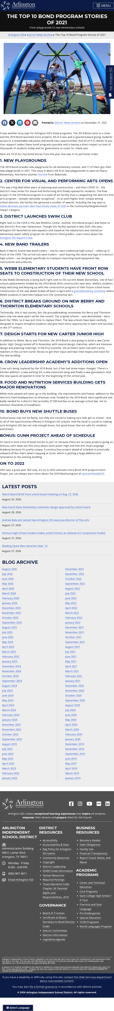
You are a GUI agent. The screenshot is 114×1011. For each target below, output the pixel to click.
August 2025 (9, 627)
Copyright (49, 862)
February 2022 (73, 617)
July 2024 (7, 690)
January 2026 (9, 603)
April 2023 (8, 763)
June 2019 (71, 758)
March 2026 (9, 593)
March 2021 (72, 671)
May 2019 (70, 763)
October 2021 (73, 637)
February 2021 (73, 676)
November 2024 (11, 671)
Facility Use (86, 849)
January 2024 (9, 719)
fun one (42, 174)
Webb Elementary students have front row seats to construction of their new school (54, 271)
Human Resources (53, 875)
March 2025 (9, 651)
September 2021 (75, 642)
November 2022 (74, 574)
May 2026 (7, 583)
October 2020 (73, 695)
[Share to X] (12, 123)
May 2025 (7, 642)
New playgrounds (25, 160)
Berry (87, 301)
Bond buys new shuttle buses (41, 411)
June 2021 (71, 656)
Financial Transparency (93, 853)
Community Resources (56, 857)
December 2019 (74, 744)
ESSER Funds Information (58, 871)
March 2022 (72, 612)
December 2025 (11, 608)
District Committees (55, 930)
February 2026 (10, 598)
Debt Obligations (90, 844)
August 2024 (9, 685)
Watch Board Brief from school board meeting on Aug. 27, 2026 (40, 494)
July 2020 (70, 710)
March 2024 (9, 710)
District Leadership (54, 866)
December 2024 (11, 666)
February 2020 (73, 734)
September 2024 (12, 681)
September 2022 (75, 583)
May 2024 (7, 700)
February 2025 (10, 656)
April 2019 (71, 768)
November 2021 (74, 632)
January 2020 (72, 739)
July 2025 (7, 632)
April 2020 (71, 724)
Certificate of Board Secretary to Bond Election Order (59, 922)
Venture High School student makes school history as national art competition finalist (54, 533)
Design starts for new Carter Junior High (54, 334)
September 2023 (12, 739)
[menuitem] (71, 804)
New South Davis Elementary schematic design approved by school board (46, 507)
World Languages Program (96, 926)
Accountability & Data (56, 844)
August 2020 (72, 705)
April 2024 (8, 705)
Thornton (12, 306)
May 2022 (70, 603)
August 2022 (72, 588)
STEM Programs (89, 922)
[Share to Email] (35, 123)
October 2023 (10, 734)
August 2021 (72, 646)
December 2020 (74, 685)
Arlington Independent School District (49, 992)
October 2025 (10, 617)
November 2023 (11, 729)
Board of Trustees (54, 913)
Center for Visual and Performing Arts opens (58, 180)
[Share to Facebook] (4, 123)
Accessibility (50, 840)
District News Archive (67, 122)
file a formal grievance (43, 986)
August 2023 (9, 744)
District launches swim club (38, 216)
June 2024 (7, 695)
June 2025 (7, 637)
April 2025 (8, 646)
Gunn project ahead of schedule (56, 435)
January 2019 (72, 778)
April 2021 (71, 666)
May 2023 (7, 758)
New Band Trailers (27, 244)
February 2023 (10, 773)
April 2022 (71, 608)
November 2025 (11, 612)
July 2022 (70, 593)
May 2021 (70, 661)
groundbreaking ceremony (90, 291)
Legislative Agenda (54, 939)
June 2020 (71, 715)
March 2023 (9, 768)
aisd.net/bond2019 (93, 473)
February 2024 (10, 715)
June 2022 (71, 598)
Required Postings (54, 879)
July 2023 (7, 749)
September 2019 (75, 753)
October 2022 (73, 578)
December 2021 (74, 627)
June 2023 (7, 753)
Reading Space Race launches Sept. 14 (24, 546)
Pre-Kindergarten (90, 913)
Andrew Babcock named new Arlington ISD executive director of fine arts (45, 520)
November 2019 (74, 749)
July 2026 (7, 574)
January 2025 (9, 661)
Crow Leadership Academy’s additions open (56, 361)
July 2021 (70, 651)
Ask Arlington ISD (110, 79)
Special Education (90, 917)
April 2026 (8, 588)
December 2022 (74, 569)
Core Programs (89, 891)
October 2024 (10, 676)
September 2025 (12, 622)
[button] (103, 5)
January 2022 (72, 622)
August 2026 (9, 569)
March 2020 (72, 729)
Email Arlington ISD (21, 880)
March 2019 (72, 773)
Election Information (55, 935)
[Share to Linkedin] (20, 123)
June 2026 (7, 578)
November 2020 (74, 690)
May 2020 (70, 719)
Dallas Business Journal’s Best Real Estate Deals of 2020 (33, 206)
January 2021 (72, 681)
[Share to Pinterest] (27, 123)
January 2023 (9, 778)
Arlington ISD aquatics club (16, 237)
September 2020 (75, 700)
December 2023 (11, 724)
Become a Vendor (90, 840)
